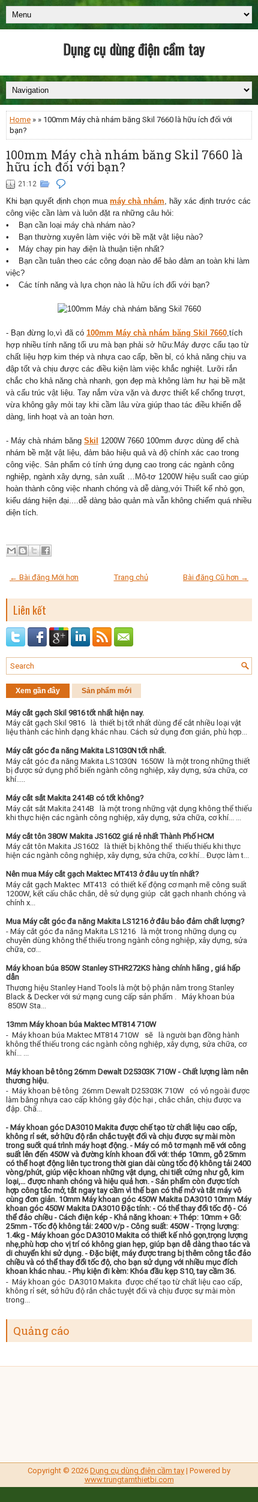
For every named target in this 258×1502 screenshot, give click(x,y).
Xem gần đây (38, 691)
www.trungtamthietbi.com (129, 1479)
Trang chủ (131, 577)
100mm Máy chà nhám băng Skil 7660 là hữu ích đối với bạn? (124, 161)
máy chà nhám (137, 201)
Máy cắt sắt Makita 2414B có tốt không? (75, 797)
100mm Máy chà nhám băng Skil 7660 (156, 332)
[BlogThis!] (23, 551)
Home (20, 119)
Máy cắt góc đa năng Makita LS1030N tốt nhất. (86, 750)
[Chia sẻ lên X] (34, 551)
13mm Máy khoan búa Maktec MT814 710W (81, 1024)
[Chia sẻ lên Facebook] (46, 551)
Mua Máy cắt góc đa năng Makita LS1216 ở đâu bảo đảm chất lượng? (125, 921)
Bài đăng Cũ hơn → (215, 577)
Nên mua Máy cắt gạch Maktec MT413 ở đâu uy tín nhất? (102, 873)
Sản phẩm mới (106, 691)
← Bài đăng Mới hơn (44, 577)
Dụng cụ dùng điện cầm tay (134, 48)
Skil (91, 440)
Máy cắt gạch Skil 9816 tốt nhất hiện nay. (75, 712)
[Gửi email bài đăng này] (11, 551)
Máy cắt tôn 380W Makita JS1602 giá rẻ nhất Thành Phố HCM (110, 836)
